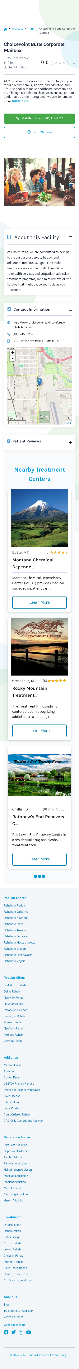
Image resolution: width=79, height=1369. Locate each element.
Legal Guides (12, 1108)
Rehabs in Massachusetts (19, 942)
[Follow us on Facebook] (6, 1332)
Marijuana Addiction (16, 1176)
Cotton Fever (12, 1077)
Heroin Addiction (14, 1200)
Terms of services (38, 1355)
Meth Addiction (13, 1188)
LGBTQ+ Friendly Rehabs (19, 1084)
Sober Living (11, 1237)
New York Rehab (14, 1028)
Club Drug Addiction (16, 1194)
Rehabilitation (12, 1231)
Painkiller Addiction (15, 1163)
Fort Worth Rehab (15, 985)
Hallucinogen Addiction (18, 1169)
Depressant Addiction (17, 1151)
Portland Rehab (13, 1035)
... (18, 100)
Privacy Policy (58, 1355)
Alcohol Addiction (14, 1157)
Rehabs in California (16, 912)
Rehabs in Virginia (14, 961)
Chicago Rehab (13, 1041)
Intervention (11, 1102)
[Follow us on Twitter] (13, 1332)
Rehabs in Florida (14, 905)
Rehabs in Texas (13, 924)
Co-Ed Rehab (12, 1243)
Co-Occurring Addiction (18, 1280)
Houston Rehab (13, 1004)
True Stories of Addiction (19, 1311)
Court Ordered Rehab (17, 1114)
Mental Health (12, 1065)
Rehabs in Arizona (15, 930)
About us (10, 1297)
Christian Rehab (13, 1255)
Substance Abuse (17, 1137)
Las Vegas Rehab (14, 1016)
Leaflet (67, 423)
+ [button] (12, 352)
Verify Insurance (13, 1317)
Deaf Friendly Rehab (16, 1274)
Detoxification (12, 1225)
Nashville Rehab (13, 998)
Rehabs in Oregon (15, 949)
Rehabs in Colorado (16, 936)
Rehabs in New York (16, 918)
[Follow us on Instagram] (21, 1332)
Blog (7, 1304)
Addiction (11, 1057)
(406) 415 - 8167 (23, 334)
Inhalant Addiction (15, 1182)
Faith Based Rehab (15, 1268)
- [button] (12, 358)
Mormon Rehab (13, 1262)
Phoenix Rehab (13, 1022)
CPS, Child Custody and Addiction (24, 1121)
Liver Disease (12, 1096)
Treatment (12, 1217)
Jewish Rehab (12, 1249)
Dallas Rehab (12, 991)
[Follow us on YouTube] (28, 1332)
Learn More (40, 602)
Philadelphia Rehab (15, 1010)
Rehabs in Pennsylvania (18, 955)
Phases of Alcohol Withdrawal (22, 1090)
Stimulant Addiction (15, 1145)
